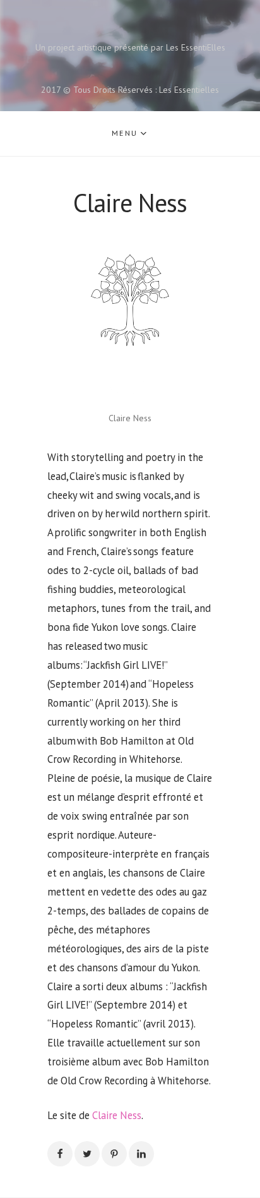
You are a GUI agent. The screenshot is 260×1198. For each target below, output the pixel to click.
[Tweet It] (87, 1153)
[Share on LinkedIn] (141, 1153)
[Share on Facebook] (60, 1153)
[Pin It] (114, 1153)
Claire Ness (116, 1115)
